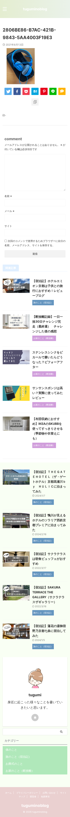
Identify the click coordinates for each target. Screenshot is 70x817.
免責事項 (45, 796)
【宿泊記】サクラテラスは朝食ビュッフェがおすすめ (49, 558)
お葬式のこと (14, 763)
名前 (8, 196)
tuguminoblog (35, 9)
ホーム (8, 792)
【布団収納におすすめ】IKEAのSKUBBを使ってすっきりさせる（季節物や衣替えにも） (47, 428)
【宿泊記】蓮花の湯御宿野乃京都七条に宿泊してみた (49, 630)
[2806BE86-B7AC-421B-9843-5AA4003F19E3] (35, 91)
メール (9, 210)
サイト (8, 225)
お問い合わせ (49, 792)
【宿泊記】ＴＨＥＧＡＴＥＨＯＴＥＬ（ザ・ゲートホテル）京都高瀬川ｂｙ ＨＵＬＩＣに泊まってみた (49, 481)
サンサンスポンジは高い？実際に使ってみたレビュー (47, 393)
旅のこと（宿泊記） (18, 756)
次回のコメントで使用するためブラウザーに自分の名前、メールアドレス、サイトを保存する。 (35, 243)
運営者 (33, 796)
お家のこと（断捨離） (20, 770)
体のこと (11, 749)
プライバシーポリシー (27, 792)
